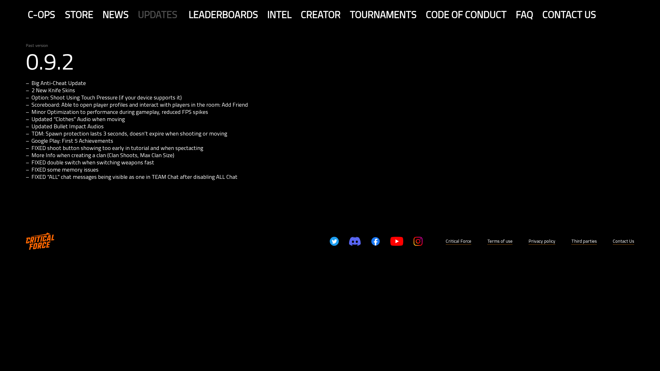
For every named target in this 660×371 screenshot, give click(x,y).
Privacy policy (542, 241)
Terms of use (500, 241)
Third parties (584, 241)
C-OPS (41, 14)
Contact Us (623, 241)
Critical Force (458, 241)
